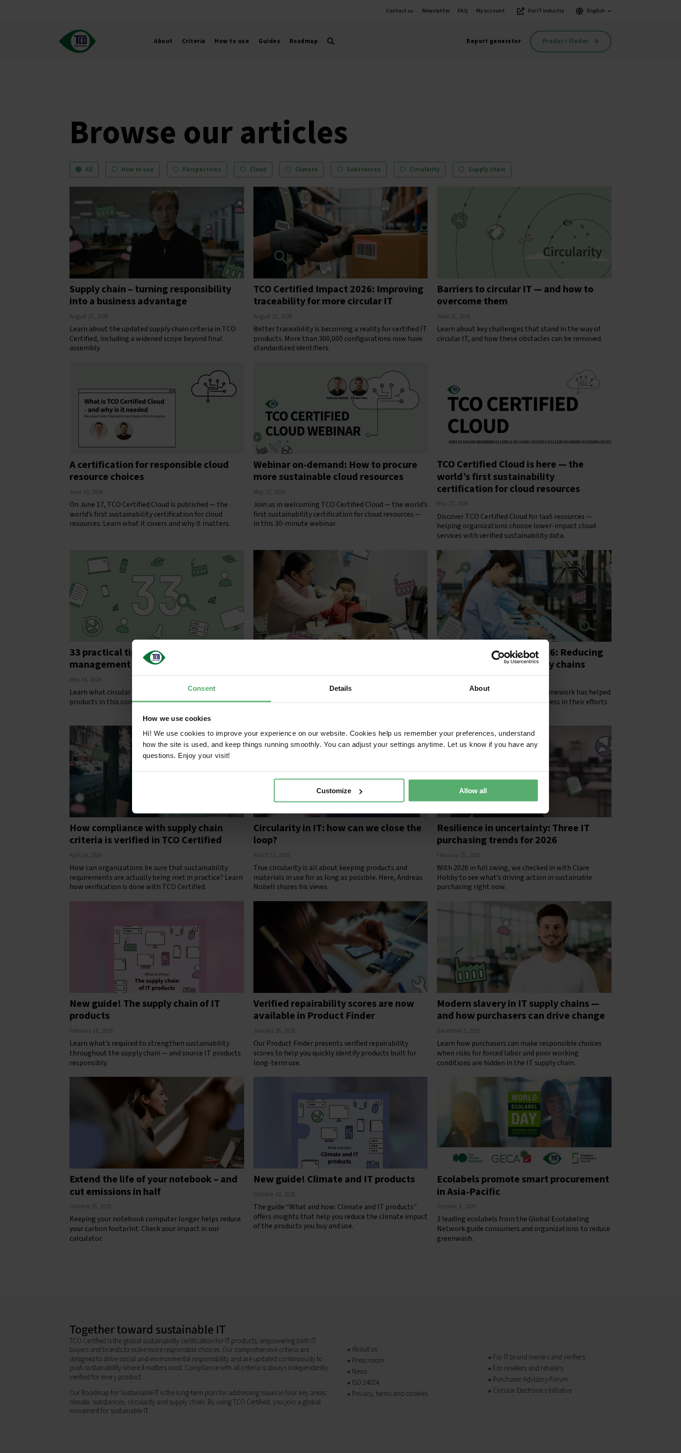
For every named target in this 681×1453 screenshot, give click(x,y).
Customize (333, 791)
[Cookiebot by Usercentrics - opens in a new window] (498, 657)
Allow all (473, 791)
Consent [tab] (201, 688)
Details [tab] (340, 688)
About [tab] (479, 688)
